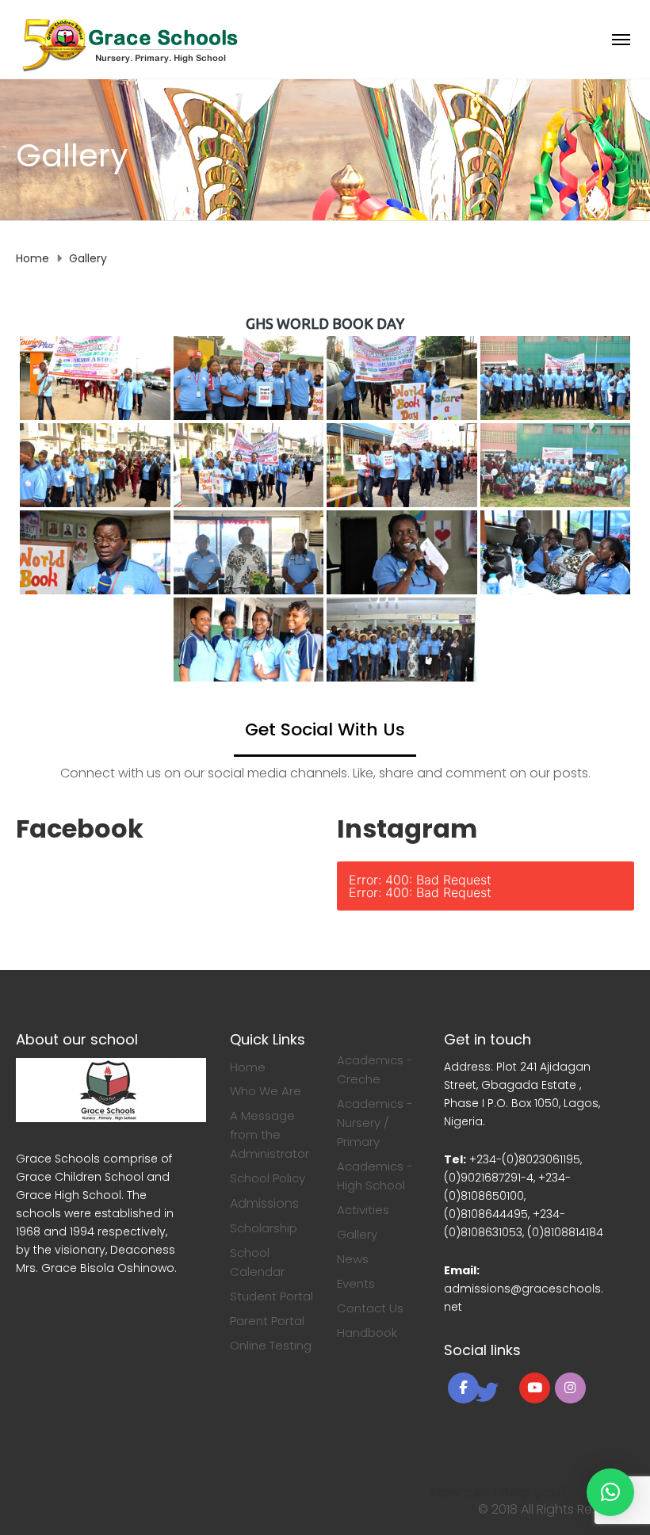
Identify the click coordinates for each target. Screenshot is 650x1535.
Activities (363, 1209)
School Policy (267, 1178)
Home (248, 1067)
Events (356, 1283)
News (353, 1259)
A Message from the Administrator (269, 1134)
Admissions (264, 1203)
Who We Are (265, 1091)
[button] (610, 1492)
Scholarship (263, 1228)
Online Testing (271, 1345)
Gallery (357, 1234)
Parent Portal (267, 1320)
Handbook (367, 1332)
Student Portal (271, 1296)
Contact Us (370, 1308)
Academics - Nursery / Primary (375, 1122)
